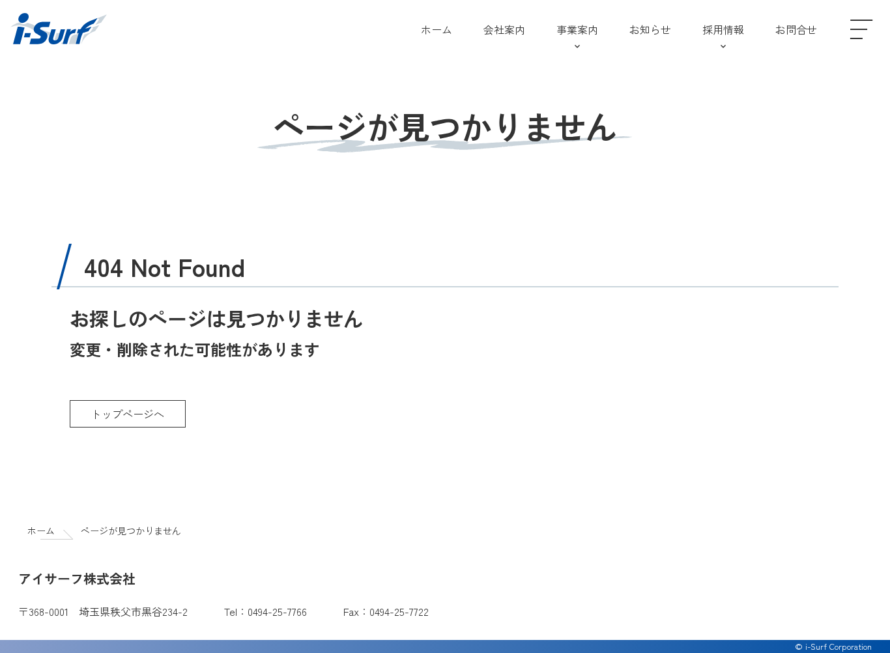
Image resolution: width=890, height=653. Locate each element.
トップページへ (127, 414)
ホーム (41, 530)
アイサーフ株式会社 (58, 29)
